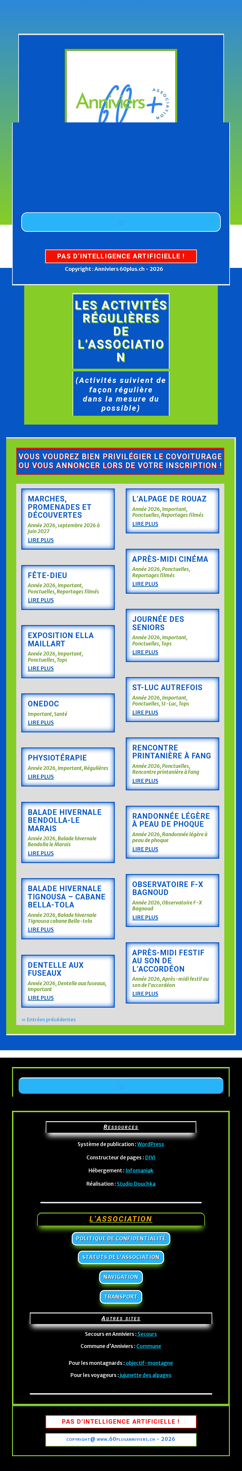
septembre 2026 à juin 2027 (64, 528)
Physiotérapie (57, 758)
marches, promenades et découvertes (59, 507)
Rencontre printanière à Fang (171, 752)
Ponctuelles (41, 591)
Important (70, 585)
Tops (62, 660)
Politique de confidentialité (121, 1238)
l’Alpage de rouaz (169, 499)
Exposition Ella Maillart (61, 639)
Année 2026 (41, 525)
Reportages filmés (78, 591)
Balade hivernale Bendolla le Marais (62, 841)
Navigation (121, 1277)
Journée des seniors (158, 623)
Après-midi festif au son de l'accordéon (170, 982)
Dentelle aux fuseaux (56, 969)
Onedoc (43, 704)
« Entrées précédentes (48, 1019)
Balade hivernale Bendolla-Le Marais (65, 820)
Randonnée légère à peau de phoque (171, 820)
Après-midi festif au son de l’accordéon (168, 961)
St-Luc (168, 703)
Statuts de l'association (121, 1257)
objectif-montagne (149, 1363)
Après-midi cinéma (170, 559)
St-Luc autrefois (167, 687)
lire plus (41, 540)
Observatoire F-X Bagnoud (167, 888)
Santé (60, 714)
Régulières (96, 768)
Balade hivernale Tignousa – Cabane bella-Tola (67, 896)
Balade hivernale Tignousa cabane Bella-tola (62, 918)
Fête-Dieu (47, 575)
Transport (121, 1297)
